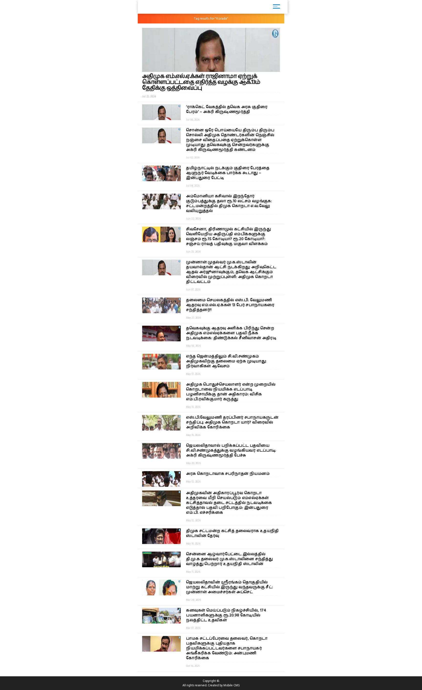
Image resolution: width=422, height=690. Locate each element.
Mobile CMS (231, 685)
